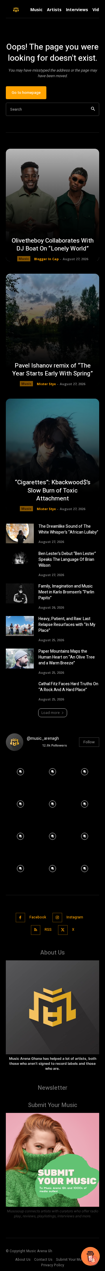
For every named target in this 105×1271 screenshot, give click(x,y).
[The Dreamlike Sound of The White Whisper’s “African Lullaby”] (20, 533)
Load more (50, 712)
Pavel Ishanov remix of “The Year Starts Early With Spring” (52, 369)
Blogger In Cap (46, 259)
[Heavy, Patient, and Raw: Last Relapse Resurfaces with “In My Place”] (20, 626)
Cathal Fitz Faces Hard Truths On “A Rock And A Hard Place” (68, 687)
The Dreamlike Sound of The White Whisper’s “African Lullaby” (68, 529)
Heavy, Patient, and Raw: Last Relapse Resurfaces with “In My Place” (66, 625)
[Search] (93, 109)
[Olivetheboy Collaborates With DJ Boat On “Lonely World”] (52, 205)
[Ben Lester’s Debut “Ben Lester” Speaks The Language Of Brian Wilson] (20, 561)
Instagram (74, 917)
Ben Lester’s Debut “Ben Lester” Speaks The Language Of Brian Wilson (67, 559)
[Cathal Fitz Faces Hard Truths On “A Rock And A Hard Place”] (20, 691)
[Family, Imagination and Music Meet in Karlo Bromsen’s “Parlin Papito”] (20, 593)
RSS (48, 929)
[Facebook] (20, 918)
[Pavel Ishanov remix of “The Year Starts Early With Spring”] (52, 330)
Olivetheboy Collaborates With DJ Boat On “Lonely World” (53, 244)
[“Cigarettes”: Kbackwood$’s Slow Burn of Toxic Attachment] (52, 455)
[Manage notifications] (93, 1260)
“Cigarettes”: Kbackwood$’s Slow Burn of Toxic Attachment (52, 490)
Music (24, 258)
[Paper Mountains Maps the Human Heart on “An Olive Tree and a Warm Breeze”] (20, 658)
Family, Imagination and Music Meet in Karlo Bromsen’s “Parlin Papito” (66, 592)
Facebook (37, 917)
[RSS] (36, 930)
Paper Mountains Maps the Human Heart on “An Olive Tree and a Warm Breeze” (66, 657)
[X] (63, 930)
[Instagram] (57, 918)
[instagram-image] (20, 770)
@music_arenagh (43, 738)
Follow (89, 742)
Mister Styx (46, 384)
